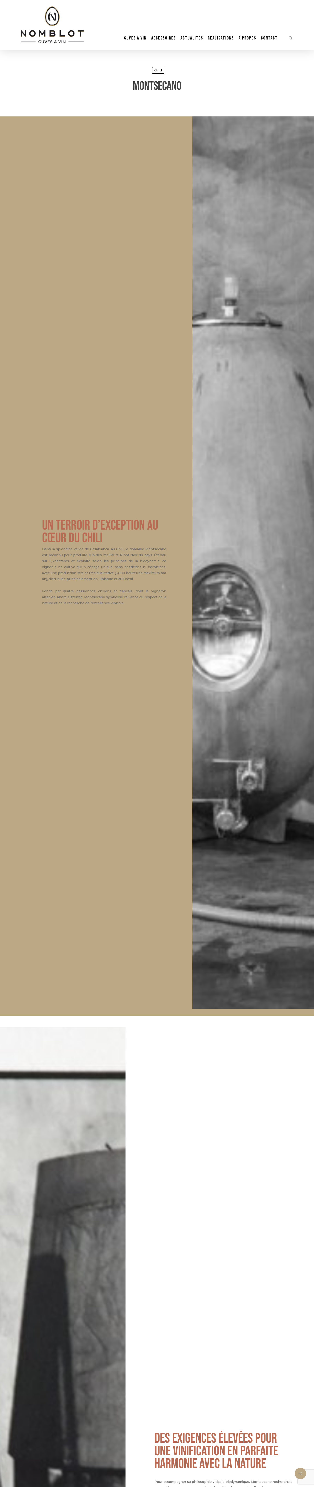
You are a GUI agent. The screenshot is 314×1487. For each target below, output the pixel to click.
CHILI (158, 70)
